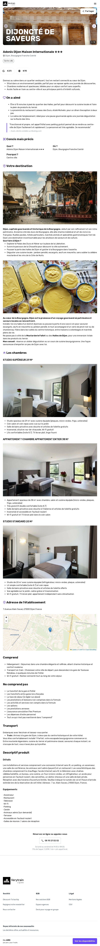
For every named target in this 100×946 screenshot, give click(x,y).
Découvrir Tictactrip (11, 900)
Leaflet (74, 649)
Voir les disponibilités (85, 941)
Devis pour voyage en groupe (47, 910)
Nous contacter (9, 910)
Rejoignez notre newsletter (14, 905)
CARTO (81, 649)
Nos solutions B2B (43, 900)
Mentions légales (75, 900)
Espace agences (42, 905)
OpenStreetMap (91, 649)
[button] (50, 629)
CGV (70, 905)
